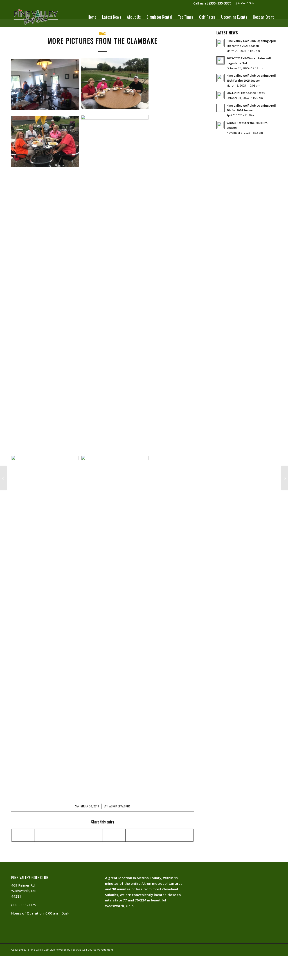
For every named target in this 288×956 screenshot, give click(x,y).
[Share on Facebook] (22, 835)
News (102, 33)
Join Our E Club (245, 3)
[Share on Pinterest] (68, 835)
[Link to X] (273, 3)
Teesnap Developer (118, 806)
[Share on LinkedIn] (91, 835)
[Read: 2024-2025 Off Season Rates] (220, 95)
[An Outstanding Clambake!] (3, 478)
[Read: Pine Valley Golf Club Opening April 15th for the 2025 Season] (220, 78)
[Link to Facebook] (266, 3)
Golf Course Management (97, 949)
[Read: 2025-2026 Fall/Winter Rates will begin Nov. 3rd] (220, 60)
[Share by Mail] (182, 835)
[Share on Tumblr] (114, 835)
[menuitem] (244, 3)
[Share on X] (45, 835)
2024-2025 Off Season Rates (246, 93)
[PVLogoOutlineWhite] (36, 17)
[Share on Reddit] (159, 835)
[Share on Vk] (137, 835)
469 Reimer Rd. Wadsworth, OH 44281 (23, 891)
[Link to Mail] (259, 3)
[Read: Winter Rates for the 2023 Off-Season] (220, 125)
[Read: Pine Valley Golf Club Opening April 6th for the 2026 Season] (220, 43)
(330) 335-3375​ (220, 3)
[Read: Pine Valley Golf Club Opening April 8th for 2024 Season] (220, 108)
